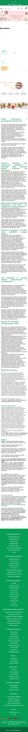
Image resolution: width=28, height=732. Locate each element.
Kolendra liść (14, 605)
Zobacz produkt (4, 68)
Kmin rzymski (14, 590)
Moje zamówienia (14, 672)
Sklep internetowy (12, 730)
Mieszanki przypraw (14, 545)
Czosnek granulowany (14, 645)
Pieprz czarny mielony (14, 640)
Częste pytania (14, 660)
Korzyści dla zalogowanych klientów (14, 705)
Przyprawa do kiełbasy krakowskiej (14, 616)
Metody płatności (14, 685)
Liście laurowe (14, 647)
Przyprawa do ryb (14, 561)
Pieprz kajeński (14, 592)
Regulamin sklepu (14, 663)
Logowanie (14, 669)
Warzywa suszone (14, 543)
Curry (14, 603)
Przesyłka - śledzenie (14, 676)
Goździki (14, 583)
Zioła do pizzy (14, 567)
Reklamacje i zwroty (14, 689)
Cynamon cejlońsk (14, 636)
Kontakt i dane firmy (14, 712)
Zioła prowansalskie (14, 585)
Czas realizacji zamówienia (14, 696)
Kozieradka (14, 598)
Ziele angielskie (14, 643)
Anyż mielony (14, 634)
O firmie (14, 714)
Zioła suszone (14, 541)
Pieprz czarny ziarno (14, 638)
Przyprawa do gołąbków (14, 576)
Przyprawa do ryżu (14, 625)
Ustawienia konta (14, 678)
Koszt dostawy (14, 687)
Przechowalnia (14, 674)
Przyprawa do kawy (14, 563)
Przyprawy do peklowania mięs (14, 618)
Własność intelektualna (14, 701)
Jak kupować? (14, 658)
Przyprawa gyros (14, 601)
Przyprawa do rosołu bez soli (14, 574)
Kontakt (9, 4)
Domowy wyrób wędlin (14, 550)
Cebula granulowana (14, 651)
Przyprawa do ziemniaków (14, 623)
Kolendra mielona (14, 596)
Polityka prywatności (14, 698)
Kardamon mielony (14, 587)
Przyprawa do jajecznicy (14, 620)
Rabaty (20, 4)
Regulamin (14, 4)
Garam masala (14, 649)
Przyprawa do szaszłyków (14, 614)
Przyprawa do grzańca (14, 565)
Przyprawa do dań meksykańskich (14, 612)
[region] (14, 521)
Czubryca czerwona (14, 594)
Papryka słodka (14, 632)
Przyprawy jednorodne (14, 537)
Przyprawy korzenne (14, 539)
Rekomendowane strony (14, 703)
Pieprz (14, 552)
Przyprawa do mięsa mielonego (14, 570)
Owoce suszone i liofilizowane (14, 547)
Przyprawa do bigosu (14, 559)
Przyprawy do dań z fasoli (14, 572)
